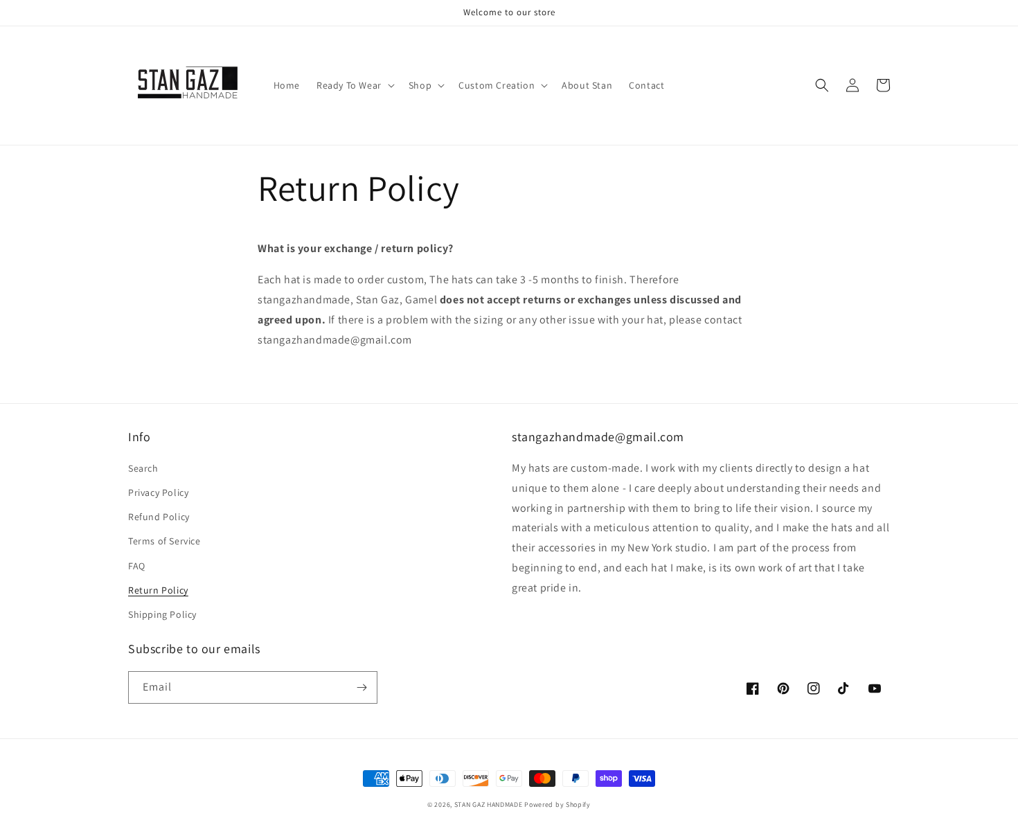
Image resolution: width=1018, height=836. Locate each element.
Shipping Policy (162, 614)
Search (143, 468)
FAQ (136, 566)
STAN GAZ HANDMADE (488, 804)
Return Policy (158, 590)
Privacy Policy (158, 492)
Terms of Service (164, 541)
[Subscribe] (361, 687)
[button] (354, 85)
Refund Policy (159, 516)
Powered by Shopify (557, 804)
